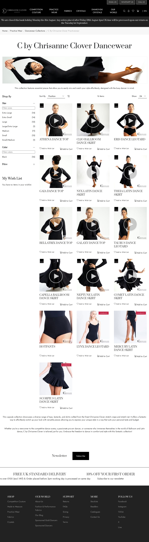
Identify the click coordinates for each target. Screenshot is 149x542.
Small (4, 135)
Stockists (94, 501)
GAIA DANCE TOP (51, 191)
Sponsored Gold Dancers (46, 520)
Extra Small (7, 117)
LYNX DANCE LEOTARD (93, 347)
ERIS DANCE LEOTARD (129, 139)
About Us (39, 501)
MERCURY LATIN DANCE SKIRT (125, 348)
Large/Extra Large (9, 126)
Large (4, 121)
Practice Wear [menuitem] (54, 11)
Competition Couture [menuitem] (36, 11)
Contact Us (95, 516)
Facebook (122, 501)
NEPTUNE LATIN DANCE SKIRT (88, 296)
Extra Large (7, 112)
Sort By (42, 96)
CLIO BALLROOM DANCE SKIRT (89, 141)
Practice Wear (13, 511)
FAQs (65, 506)
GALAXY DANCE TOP (91, 243)
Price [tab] (4, 164)
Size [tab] (4, 103)
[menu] (75, 10)
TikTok (121, 511)
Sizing (65, 511)
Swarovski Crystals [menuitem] (97, 11)
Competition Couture (16, 501)
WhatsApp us (127, 2)
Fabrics (10, 516)
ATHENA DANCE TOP (53, 139)
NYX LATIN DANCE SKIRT (89, 193)
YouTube (121, 516)
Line (120, 527)
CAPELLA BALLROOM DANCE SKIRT (54, 296)
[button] (46, 148)
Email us (112, 2)
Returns (66, 501)
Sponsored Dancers (43, 525)
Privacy (66, 516)
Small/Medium (8, 139)
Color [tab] (4, 147)
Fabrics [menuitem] (68, 10)
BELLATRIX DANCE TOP (55, 243)
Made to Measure (14, 506)
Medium (5, 130)
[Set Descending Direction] (68, 96)
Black (4, 156)
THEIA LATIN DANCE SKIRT (128, 193)
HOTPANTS (47, 347)
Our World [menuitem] (113, 11)
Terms (65, 522)
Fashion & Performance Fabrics (45, 508)
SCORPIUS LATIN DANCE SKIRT (51, 400)
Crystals (10, 522)
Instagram (122, 506)
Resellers (94, 506)
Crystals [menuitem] (81, 10)
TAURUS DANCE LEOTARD (125, 244)
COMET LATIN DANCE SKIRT (129, 296)
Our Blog (39, 515)
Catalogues (95, 511)
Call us (141, 2)
